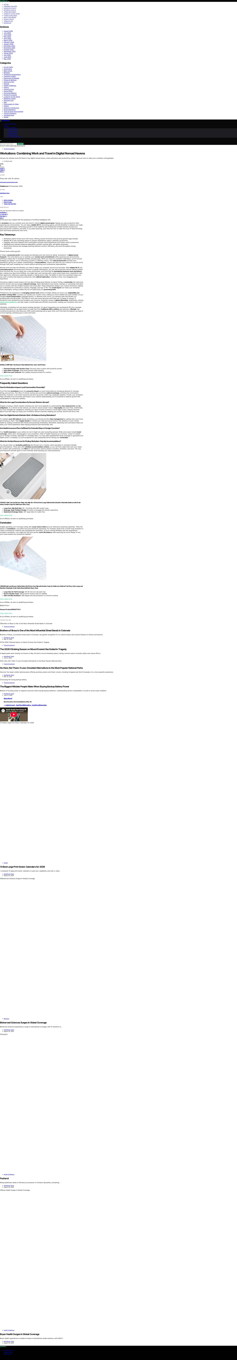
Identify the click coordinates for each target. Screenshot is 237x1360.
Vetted (6, 4)
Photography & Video (11, 104)
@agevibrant (8, 698)
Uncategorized (9, 115)
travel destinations (10, 204)
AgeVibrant (3, 1)
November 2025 (9, 48)
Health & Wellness (10, 86)
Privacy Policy (9, 19)
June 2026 (7, 35)
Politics (6, 106)
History (6, 87)
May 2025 (7, 59)
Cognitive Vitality (10, 8)
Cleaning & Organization (12, 74)
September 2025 (10, 51)
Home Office (8, 91)
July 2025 (7, 55)
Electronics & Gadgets (11, 78)
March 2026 (8, 40)
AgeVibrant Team (4, 193)
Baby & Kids (8, 71)
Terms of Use (8, 21)
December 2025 (9, 46)
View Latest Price (6, 376)
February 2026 (9, 42)
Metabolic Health (10, 10)
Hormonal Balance (10, 6)
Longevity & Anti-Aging (12, 13)
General (6, 84)
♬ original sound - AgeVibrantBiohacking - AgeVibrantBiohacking (25, 705)
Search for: (3, 142)
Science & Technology (11, 108)
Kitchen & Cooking (10, 95)
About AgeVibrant (10, 17)
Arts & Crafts (8, 67)
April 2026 (7, 38)
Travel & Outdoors (10, 113)
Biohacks (7, 73)
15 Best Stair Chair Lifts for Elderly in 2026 (9, 182)
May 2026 (7, 37)
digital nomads (8, 200)
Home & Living (9, 89)
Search (20, 144)
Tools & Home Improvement (13, 111)
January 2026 (8, 44)
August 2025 (8, 53)
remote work (8, 202)
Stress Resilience (10, 12)
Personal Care (9, 100)
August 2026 (8, 31)
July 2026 (7, 33)
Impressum (7, 23)
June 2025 (7, 57)
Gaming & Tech (9, 82)
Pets (5, 102)
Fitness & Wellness (10, 15)
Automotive (8, 69)
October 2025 (9, 49)
